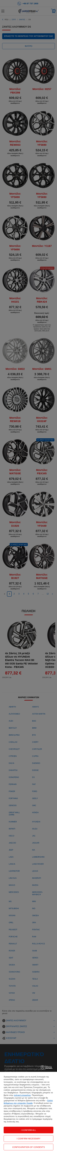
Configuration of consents (28, 1147)
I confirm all (28, 1130)
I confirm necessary (28, 1138)
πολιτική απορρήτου (22, 1095)
